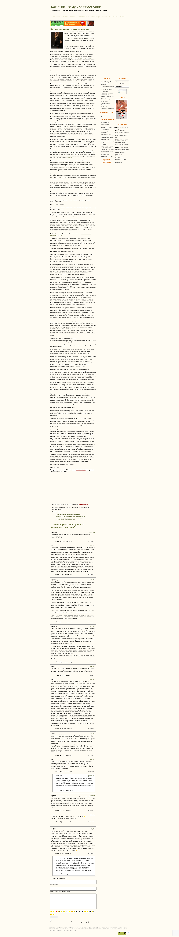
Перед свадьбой (105, 103)
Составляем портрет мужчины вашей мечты (68, 514)
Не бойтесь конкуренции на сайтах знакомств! (69, 518)
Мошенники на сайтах (107, 93)
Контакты (113, 16)
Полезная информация (107, 108)
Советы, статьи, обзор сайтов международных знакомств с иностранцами (79, 10)
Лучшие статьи (69, 16)
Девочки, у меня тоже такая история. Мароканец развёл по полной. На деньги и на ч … (121, 142)
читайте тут (71, 157)
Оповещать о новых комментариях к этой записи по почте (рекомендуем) (69, 922)
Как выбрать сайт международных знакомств (105, 124)
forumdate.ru (83, 504)
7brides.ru (103, 117)
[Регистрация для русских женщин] (121, 118)
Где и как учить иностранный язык (65, 519)
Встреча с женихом (106, 81)
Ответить (91, 541)
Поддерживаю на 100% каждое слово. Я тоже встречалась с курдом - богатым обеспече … (122, 151)
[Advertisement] (68, 490)
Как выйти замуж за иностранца (76, 7)
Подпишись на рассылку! (89, 16)
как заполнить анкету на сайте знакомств (80, 58)
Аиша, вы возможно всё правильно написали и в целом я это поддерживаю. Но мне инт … (122, 134)
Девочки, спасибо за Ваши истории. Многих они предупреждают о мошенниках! (120, 159)
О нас (104, 16)
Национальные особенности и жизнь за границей (107, 96)
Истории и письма (106, 88)
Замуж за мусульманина (107, 86)
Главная (56, 16)
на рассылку (81, 470)
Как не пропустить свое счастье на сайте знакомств (70, 516)
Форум (123, 16)
